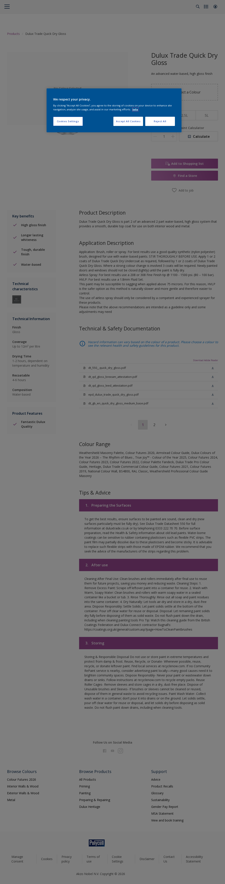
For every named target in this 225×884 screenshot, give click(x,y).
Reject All (160, 121)
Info (135, 109)
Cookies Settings (68, 121)
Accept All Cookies (128, 121)
